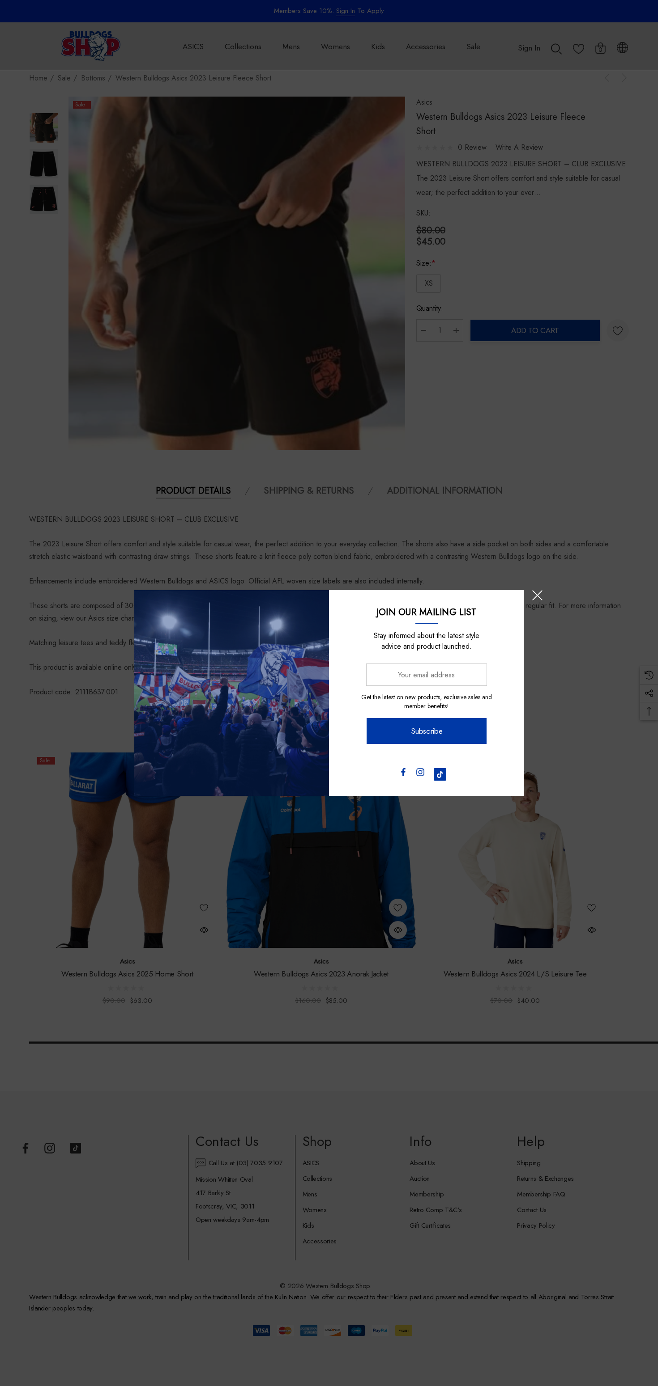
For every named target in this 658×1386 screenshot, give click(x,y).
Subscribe (426, 731)
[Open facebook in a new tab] (403, 774)
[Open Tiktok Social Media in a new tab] (440, 774)
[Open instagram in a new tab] (420, 774)
